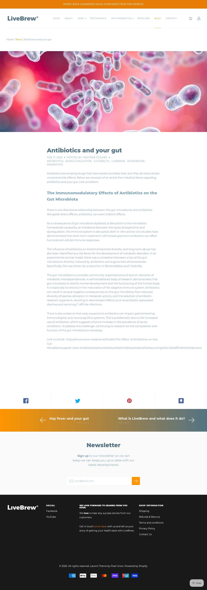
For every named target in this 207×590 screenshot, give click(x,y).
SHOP (81, 18)
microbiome (136, 161)
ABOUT (69, 18)
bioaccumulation (79, 161)
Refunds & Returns (149, 516)
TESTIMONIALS (98, 18)
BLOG (158, 18)
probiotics (55, 164)
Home (9, 39)
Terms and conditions (151, 522)
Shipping (144, 511)
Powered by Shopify (136, 566)
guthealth (101, 161)
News (19, 39)
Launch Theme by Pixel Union (107, 566)
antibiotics (55, 161)
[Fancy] (181, 400)
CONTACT (171, 18)
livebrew (118, 161)
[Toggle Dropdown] (86, 18)
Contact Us (145, 534)
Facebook (51, 511)
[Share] (26, 400)
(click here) (100, 526)
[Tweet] (78, 400)
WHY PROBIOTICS (121, 18)
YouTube (51, 516)
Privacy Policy (147, 528)
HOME (56, 18)
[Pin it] (129, 400)
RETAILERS (143, 18)
